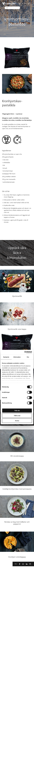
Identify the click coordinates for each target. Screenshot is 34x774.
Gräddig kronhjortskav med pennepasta (17, 489)
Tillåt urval (17, 415)
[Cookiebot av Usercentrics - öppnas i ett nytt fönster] (24, 352)
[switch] (29, 392)
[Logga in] (31, 4)
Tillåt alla (17, 410)
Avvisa (17, 420)
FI (22, 4)
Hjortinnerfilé (17, 296)
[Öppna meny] (29, 4)
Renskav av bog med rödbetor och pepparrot (17, 523)
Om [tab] (28, 357)
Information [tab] (17, 357)
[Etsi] (19, 3)
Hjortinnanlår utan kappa (17, 329)
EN (25, 4)
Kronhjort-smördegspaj (17, 557)
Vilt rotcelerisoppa (17, 456)
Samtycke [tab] (6, 357)
